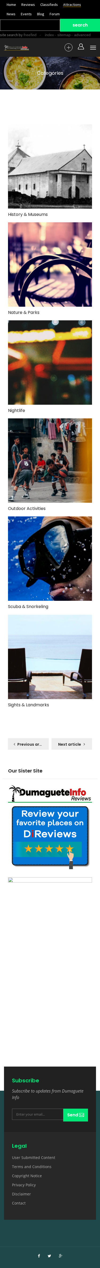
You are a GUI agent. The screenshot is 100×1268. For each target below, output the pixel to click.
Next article (69, 744)
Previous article (32, 744)
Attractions (72, 4)
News (11, 14)
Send (73, 1115)
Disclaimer (21, 1193)
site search (9, 34)
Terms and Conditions (31, 1166)
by (27, 34)
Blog (40, 14)
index (49, 35)
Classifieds (49, 4)
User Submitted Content (33, 1157)
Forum (55, 14)
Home (11, 4)
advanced (82, 35)
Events (26, 14)
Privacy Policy (24, 1184)
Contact (19, 1203)
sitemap (64, 35)
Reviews (28, 4)
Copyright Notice (27, 1175)
